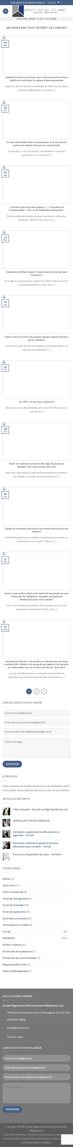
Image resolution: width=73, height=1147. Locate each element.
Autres (6, 878)
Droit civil (8, 885)
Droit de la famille (13, 905)
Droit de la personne (14, 911)
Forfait (7, 931)
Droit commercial (13, 891)
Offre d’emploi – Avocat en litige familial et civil (40, 809)
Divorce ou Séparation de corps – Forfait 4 (37, 854)
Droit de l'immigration (15, 898)
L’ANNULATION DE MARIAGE (31, 820)
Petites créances (12, 944)
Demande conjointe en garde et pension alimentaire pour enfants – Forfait (35, 844)
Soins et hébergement (15, 971)
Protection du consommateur (19, 957)
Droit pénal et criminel (15, 924)
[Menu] (5, 11)
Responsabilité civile (14, 964)
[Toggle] (69, 931)
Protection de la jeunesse (17, 951)
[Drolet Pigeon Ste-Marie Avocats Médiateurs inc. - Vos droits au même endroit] (39, 11)
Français (52, 2)
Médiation (9, 938)
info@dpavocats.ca (18, 1027)
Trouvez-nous (15, 1036)
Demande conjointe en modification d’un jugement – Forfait (36, 833)
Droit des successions (15, 918)
